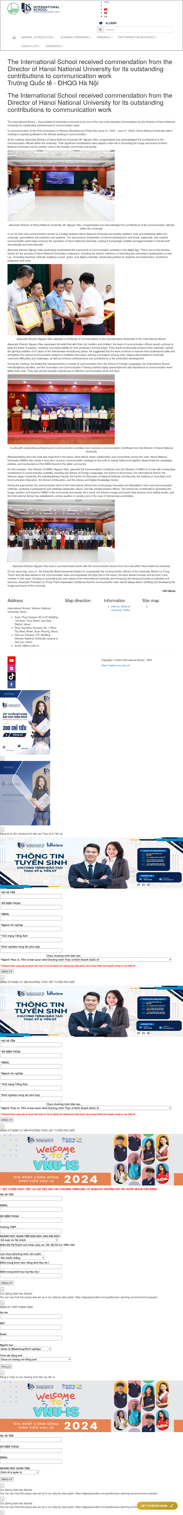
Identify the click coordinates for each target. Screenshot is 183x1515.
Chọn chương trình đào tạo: (63, 955)
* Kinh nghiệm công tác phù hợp (20, 946)
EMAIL (4, 1205)
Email (3, 1334)
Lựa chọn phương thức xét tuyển (20, 1254)
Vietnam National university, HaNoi (120, 608)
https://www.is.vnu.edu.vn (115, 665)
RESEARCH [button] (104, 37)
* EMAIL (4, 914)
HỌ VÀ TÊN (6, 1194)
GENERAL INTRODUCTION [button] (37, 37)
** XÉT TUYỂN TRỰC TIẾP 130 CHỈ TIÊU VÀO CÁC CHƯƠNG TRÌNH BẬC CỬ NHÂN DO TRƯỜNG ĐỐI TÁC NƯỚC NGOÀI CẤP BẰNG (78, 1189)
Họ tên (4, 1312)
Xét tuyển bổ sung (154, 1506)
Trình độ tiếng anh (11, 1355)
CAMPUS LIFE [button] (29, 46)
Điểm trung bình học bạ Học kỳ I (19, 1271)
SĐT (2, 1323)
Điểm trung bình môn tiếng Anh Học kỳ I (24, 1262)
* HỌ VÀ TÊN (7, 892)
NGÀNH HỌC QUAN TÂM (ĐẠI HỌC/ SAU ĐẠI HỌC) (30, 1236)
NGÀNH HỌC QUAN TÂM (14, 1468)
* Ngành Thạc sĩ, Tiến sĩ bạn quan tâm (23, 959)
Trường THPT (8, 1227)
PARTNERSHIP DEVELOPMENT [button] (137, 37)
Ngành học (6, 1345)
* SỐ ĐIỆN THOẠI (10, 903)
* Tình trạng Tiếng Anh (14, 935)
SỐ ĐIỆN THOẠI (9, 1216)
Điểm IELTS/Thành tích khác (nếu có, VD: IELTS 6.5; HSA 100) (37, 1245)
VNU (106, 2)
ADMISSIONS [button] (54, 46)
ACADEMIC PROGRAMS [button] (75, 37)
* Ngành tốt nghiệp (11, 925)
